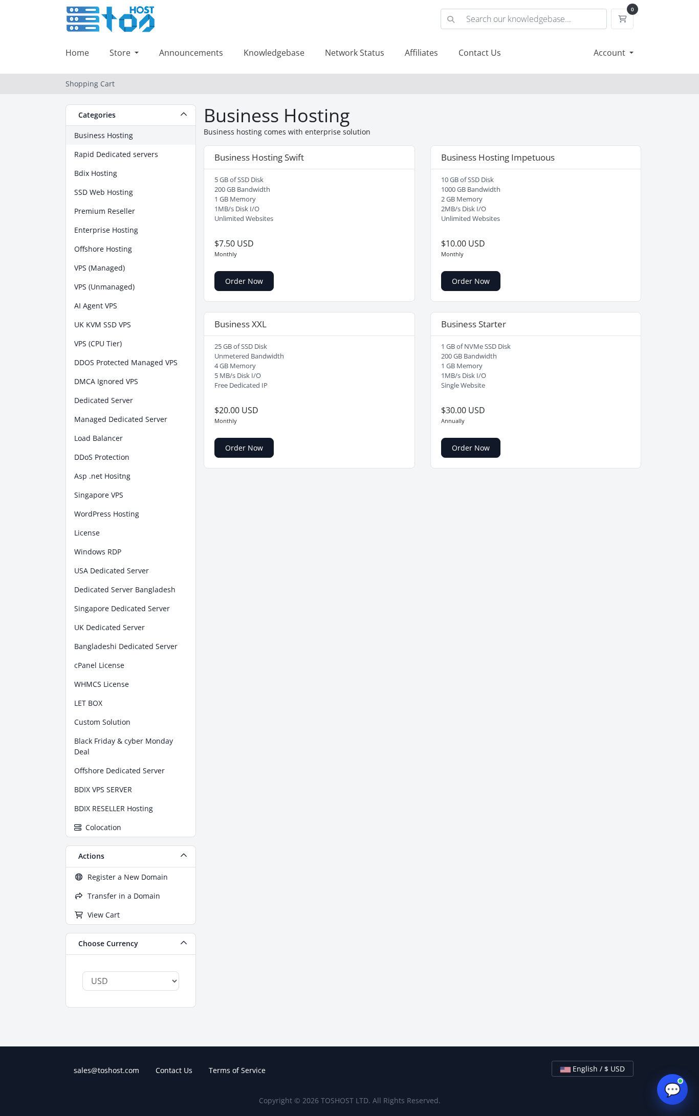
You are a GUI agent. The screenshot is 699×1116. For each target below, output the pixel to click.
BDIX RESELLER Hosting (113, 808)
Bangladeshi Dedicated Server (126, 646)
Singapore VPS (98, 495)
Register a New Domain (125, 877)
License (87, 533)
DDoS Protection (101, 457)
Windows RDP (97, 551)
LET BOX (88, 703)
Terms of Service (237, 1070)
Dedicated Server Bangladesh (125, 589)
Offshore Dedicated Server (119, 770)
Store (121, 52)
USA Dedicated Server (111, 570)
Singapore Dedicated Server (122, 608)
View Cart (101, 915)
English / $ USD (598, 1069)
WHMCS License (101, 684)
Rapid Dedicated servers (116, 154)
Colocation (101, 827)
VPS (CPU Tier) (98, 343)
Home (77, 52)
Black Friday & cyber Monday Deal (123, 746)
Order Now (244, 281)
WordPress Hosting (106, 514)
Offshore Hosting (103, 249)
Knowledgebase (274, 52)
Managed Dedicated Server (120, 419)
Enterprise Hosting (106, 230)
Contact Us (479, 52)
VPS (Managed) (99, 268)
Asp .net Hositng (102, 476)
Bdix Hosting (95, 173)
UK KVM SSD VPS (102, 324)
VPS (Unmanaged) (104, 287)
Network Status (354, 52)
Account (610, 52)
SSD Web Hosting (103, 192)
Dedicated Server (103, 400)
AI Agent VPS (95, 305)
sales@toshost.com (106, 1070)
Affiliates (421, 52)
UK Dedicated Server (109, 627)
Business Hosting (103, 135)
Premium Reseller (104, 211)
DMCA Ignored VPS (106, 381)
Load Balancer (98, 438)
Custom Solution (102, 722)
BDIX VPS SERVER (103, 789)
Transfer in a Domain (121, 896)
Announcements (191, 52)
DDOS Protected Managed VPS (126, 362)
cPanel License (99, 665)
